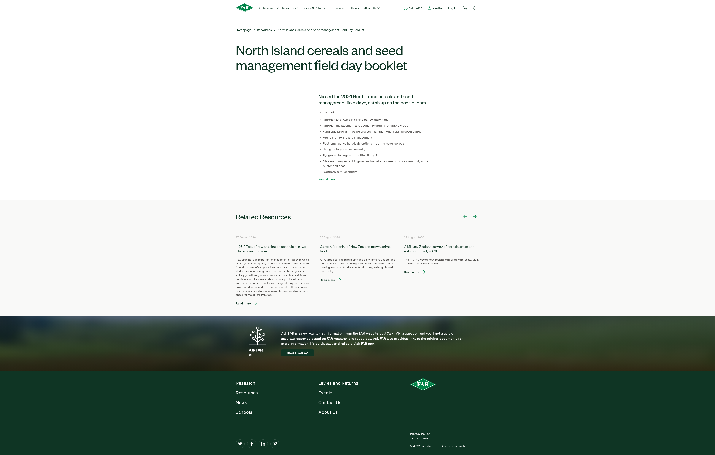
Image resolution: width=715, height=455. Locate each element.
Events (339, 8)
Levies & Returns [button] (314, 8)
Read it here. (327, 179)
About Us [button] (370, 8)
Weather (438, 8)
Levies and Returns (338, 383)
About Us (328, 412)
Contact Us (329, 402)
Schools (244, 412)
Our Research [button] (267, 8)
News (355, 8)
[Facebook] (251, 443)
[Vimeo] (274, 443)
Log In (452, 8)
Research (245, 383)
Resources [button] (289, 8)
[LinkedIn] (263, 443)
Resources (247, 392)
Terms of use (419, 438)
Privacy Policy (420, 434)
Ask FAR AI (416, 8)
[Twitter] (240, 443)
